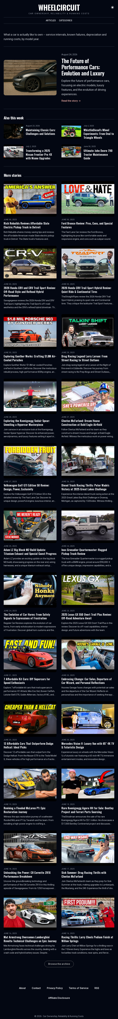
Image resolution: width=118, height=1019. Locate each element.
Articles (51, 20)
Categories (65, 20)
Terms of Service (78, 988)
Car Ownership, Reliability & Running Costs (63, 1016)
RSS (96, 988)
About (22, 988)
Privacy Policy (55, 988)
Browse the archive (59, 963)
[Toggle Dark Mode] (112, 7)
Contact (36, 988)
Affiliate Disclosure (59, 998)
